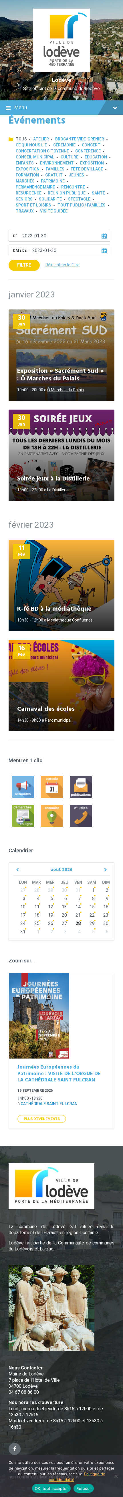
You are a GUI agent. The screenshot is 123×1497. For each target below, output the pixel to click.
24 (22, 923)
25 (36, 923)
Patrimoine (53, 181)
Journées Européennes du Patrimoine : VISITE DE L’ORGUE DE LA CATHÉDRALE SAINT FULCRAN (59, 1073)
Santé (98, 193)
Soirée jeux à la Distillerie (53, 479)
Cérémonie (64, 145)
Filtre (24, 265)
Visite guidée (54, 211)
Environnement (57, 163)
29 (50, 890)
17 (22, 915)
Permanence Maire (35, 187)
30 (64, 890)
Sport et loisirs (33, 205)
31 (78, 890)
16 (105, 907)
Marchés (25, 181)
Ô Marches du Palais (65, 390)
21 (78, 915)
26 (50, 923)
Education (96, 157)
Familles (55, 169)
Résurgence (28, 193)
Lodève (61, 80)
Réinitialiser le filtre (62, 265)
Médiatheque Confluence (70, 620)
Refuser (83, 1488)
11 (36, 907)
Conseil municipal (35, 157)
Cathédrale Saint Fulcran (49, 1103)
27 (22, 890)
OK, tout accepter (51, 1488)
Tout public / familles (81, 205)
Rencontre (73, 187)
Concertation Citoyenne (42, 151)
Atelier (41, 139)
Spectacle (79, 199)
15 (92, 907)
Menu (20, 107)
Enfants (25, 163)
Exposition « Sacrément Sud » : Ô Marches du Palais (60, 375)
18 (36, 915)
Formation (27, 175)
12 (50, 907)
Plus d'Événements (42, 1119)
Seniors (24, 199)
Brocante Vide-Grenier (79, 139)
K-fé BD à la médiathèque (54, 609)
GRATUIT (54, 175)
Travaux (25, 211)
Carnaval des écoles (46, 709)
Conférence (88, 151)
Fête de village (87, 169)
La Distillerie (58, 490)
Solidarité (50, 199)
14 (78, 907)
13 (64, 907)
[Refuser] (116, 1476)
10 (22, 907)
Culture (69, 157)
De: (15, 236)
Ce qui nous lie (31, 145)
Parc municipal (58, 720)
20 (64, 915)
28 (36, 890)
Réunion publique (67, 193)
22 (92, 915)
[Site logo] (61, 71)
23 (105, 915)
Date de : (20, 251)
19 (50, 915)
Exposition (92, 163)
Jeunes (76, 175)
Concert (91, 145)
